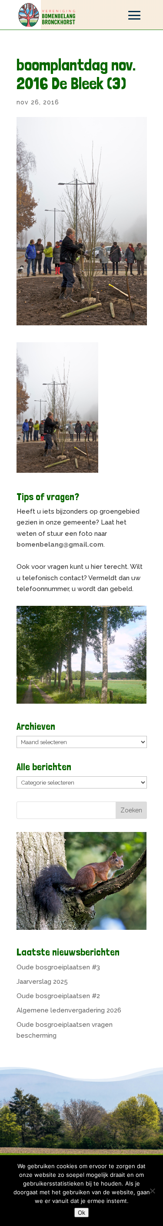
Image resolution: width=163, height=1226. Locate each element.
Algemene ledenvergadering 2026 (69, 1010)
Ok (81, 1212)
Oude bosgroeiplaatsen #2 (58, 996)
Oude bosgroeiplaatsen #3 (58, 967)
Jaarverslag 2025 (42, 981)
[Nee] (152, 1190)
